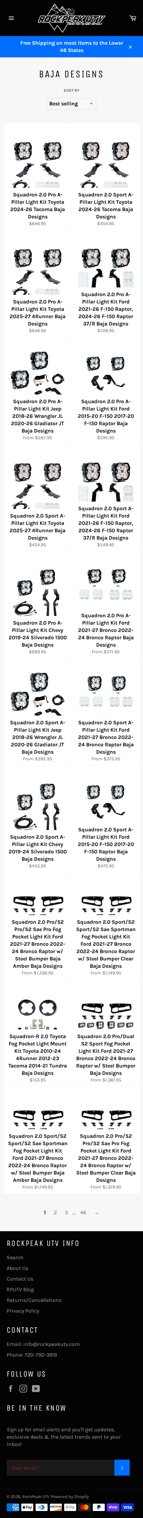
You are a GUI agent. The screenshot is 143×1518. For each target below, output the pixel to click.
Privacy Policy (23, 1311)
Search (15, 1257)
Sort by (71, 90)
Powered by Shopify (70, 1496)
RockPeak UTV (35, 1496)
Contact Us (20, 1279)
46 (83, 1212)
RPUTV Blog (20, 1289)
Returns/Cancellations (34, 1300)
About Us (17, 1268)
